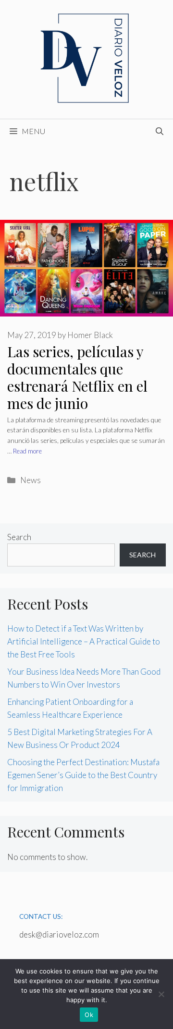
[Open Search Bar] (159, 131)
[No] (161, 994)
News (30, 480)
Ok (89, 1014)
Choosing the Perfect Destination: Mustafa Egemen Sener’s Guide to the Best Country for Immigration (83, 775)
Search (19, 537)
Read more (27, 451)
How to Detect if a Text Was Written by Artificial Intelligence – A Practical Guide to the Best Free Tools (83, 641)
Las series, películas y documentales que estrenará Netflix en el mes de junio (77, 377)
